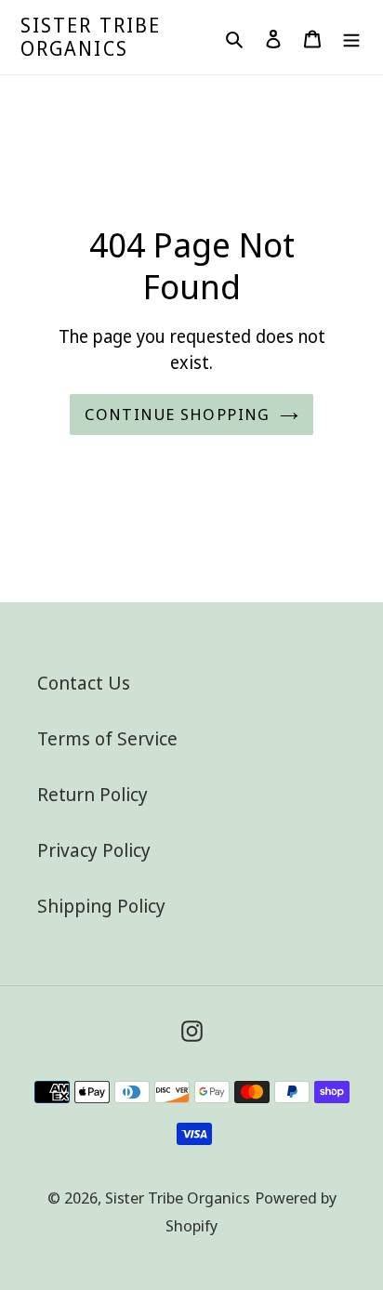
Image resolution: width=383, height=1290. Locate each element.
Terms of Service (107, 738)
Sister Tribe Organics (90, 37)
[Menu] (351, 37)
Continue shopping (177, 414)
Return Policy (92, 794)
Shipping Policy (101, 905)
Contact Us (83, 682)
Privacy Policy (94, 849)
